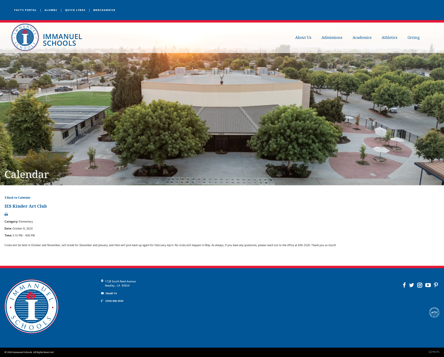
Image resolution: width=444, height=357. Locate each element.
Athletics (389, 37)
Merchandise (104, 10)
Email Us (111, 293)
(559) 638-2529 (114, 301)
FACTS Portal (25, 10)
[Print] (6, 214)
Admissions (332, 37)
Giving (414, 37)
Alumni (51, 10)
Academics (362, 37)
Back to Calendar (18, 197)
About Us (303, 37)
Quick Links (75, 10)
